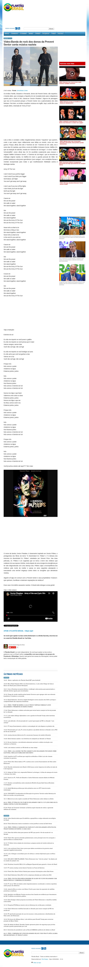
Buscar (51, 28)
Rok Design (45, 959)
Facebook (16, 28)
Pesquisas (46, 33)
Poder (54, 33)
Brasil (7, 33)
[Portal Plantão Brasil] (14, 7)
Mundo (31, 33)
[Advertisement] (60, 13)
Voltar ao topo (37, 962)
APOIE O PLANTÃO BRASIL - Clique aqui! (18, 631)
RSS (19, 28)
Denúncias (14, 33)
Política (60, 33)
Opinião (37, 33)
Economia (23, 33)
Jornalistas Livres (22, 90)
